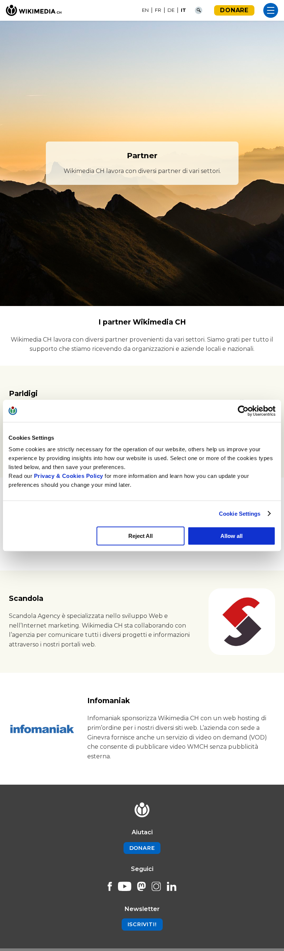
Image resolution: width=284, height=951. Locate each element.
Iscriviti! (142, 924)
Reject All (140, 536)
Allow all (231, 536)
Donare (234, 10)
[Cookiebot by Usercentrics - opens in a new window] (243, 410)
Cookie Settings (240, 514)
